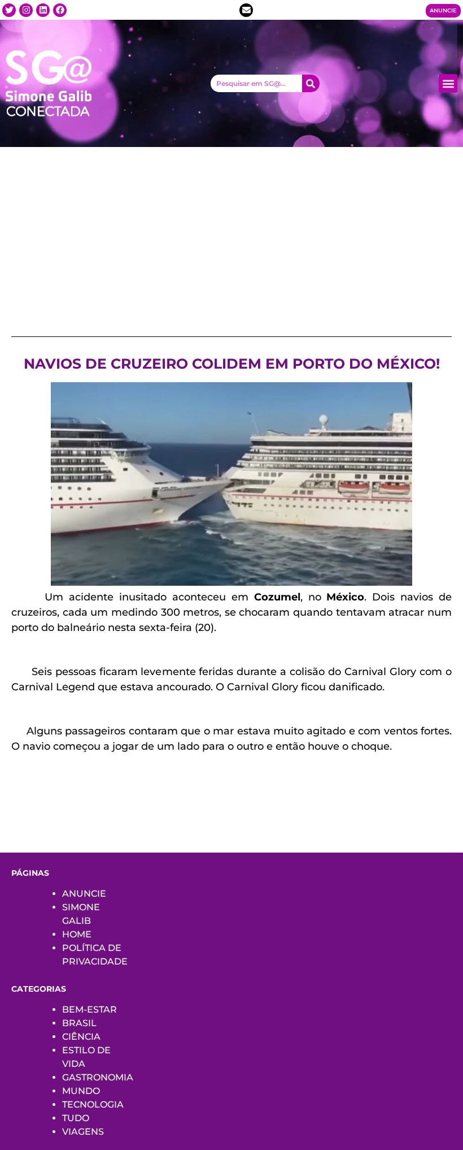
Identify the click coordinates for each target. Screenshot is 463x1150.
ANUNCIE (84, 893)
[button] (448, 83)
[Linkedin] (43, 10)
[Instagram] (26, 10)
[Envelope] (246, 10)
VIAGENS (83, 1131)
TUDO (75, 1118)
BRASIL (79, 1023)
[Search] (311, 83)
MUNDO (81, 1091)
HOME (76, 934)
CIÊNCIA (81, 1036)
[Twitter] (9, 10)
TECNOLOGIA (93, 1104)
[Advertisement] (231, 232)
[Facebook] (60, 10)
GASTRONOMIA (97, 1077)
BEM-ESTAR (89, 1009)
